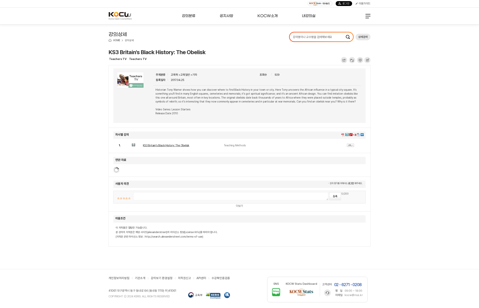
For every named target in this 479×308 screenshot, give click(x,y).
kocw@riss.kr (354, 295)
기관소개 (140, 278)
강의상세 (129, 40)
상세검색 (363, 37)
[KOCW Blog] (276, 292)
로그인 (346, 3)
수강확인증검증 (221, 278)
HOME (116, 40)
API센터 (201, 278)
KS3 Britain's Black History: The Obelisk (157, 52)
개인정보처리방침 (119, 278)
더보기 (239, 206)
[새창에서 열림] (195, 295)
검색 (348, 37)
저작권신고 (184, 278)
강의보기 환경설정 (162, 278)
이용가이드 (364, 3)
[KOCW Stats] (301, 292)
